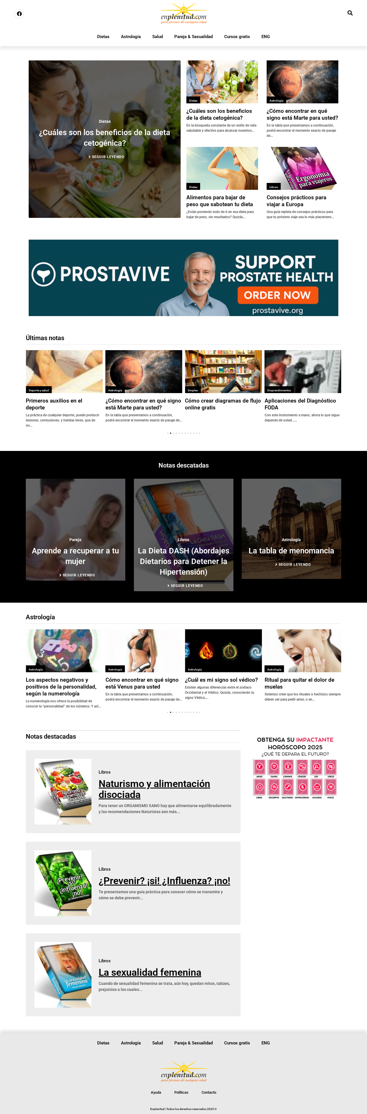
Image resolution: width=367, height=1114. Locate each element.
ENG (265, 36)
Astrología (131, 36)
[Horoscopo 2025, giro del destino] (295, 798)
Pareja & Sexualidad (193, 36)
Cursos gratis (237, 36)
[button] (167, 433)
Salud (157, 36)
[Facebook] (19, 14)
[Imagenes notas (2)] (183, 314)
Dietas (103, 36)
